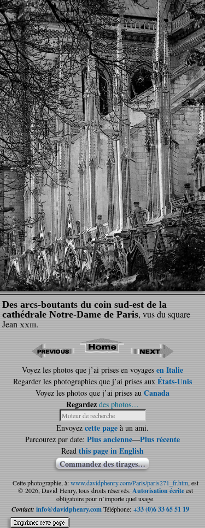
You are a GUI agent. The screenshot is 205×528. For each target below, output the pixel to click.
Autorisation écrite (158, 490)
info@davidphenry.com (69, 509)
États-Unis (174, 381)
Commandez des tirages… (102, 463)
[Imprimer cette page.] (39, 518)
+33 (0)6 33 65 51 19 (161, 509)
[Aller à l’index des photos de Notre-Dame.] (102, 354)
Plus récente (160, 439)
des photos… (119, 404)
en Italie (169, 370)
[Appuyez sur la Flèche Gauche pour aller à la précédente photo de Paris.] (52, 354)
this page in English (111, 450)
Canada (156, 392)
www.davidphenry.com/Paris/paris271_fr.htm (129, 482)
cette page (101, 427)
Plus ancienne (109, 439)
